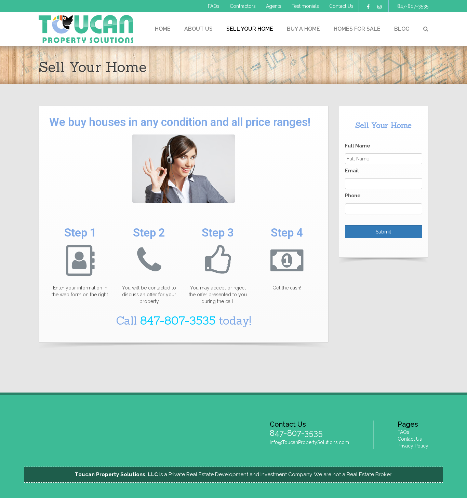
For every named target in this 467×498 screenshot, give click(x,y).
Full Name (357, 145)
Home (163, 29)
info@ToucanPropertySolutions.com (309, 442)
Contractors (243, 6)
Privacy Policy (413, 446)
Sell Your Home (249, 29)
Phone (353, 195)
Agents (273, 6)
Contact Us (341, 6)
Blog (402, 29)
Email (352, 170)
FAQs (213, 6)
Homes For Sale (357, 29)
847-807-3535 (412, 6)
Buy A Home (303, 29)
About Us (198, 29)
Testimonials (305, 6)
